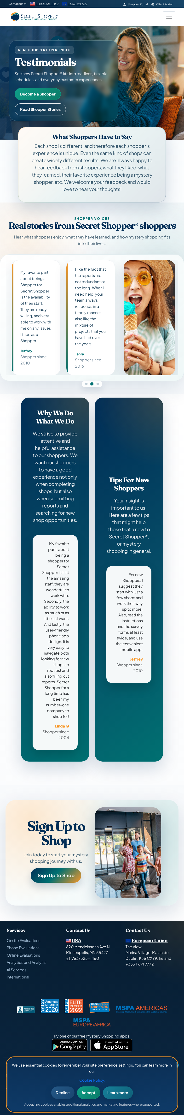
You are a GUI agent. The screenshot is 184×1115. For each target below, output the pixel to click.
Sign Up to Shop (56, 861)
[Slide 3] (97, 369)
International (18, 976)
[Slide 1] (86, 370)
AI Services (16, 969)
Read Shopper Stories (40, 109)
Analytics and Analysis (26, 962)
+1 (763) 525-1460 (47, 4)
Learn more (117, 1092)
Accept (88, 1092)
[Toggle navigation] (169, 16)
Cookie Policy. (92, 1080)
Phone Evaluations (23, 947)
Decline (63, 1092)
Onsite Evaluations (23, 940)
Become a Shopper (38, 93)
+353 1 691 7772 (77, 4)
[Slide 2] (92, 370)
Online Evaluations (23, 955)
